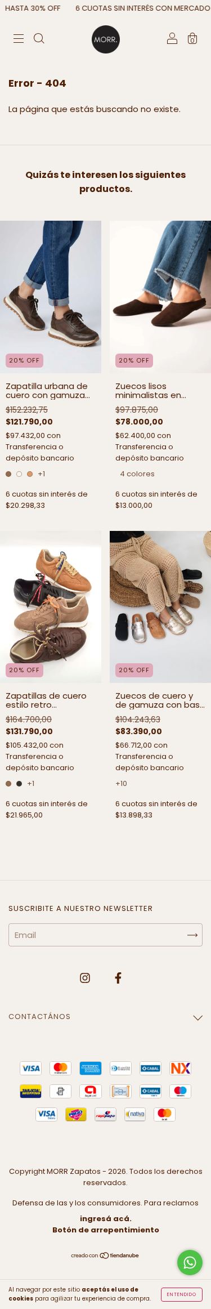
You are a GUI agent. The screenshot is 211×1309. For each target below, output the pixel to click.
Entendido (181, 1295)
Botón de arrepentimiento (105, 1230)
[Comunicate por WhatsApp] (190, 1262)
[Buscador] (38, 40)
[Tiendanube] (105, 1256)
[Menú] (18, 40)
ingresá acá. (106, 1218)
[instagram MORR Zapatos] (86, 978)
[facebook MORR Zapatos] (118, 978)
